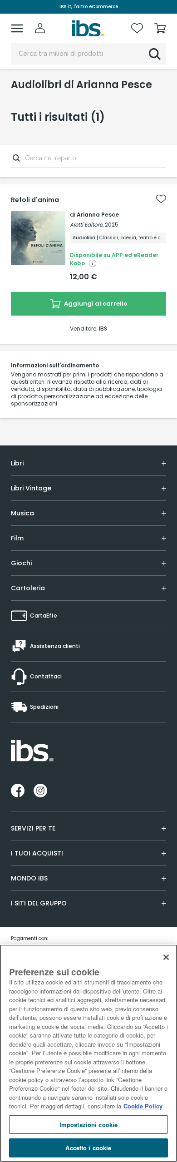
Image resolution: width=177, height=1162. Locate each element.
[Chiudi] (166, 957)
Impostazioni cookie (88, 1124)
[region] (88, 1053)
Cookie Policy (142, 1106)
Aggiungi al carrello (95, 303)
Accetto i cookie (88, 1147)
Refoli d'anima (35, 199)
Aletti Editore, (86, 224)
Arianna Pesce (98, 214)
